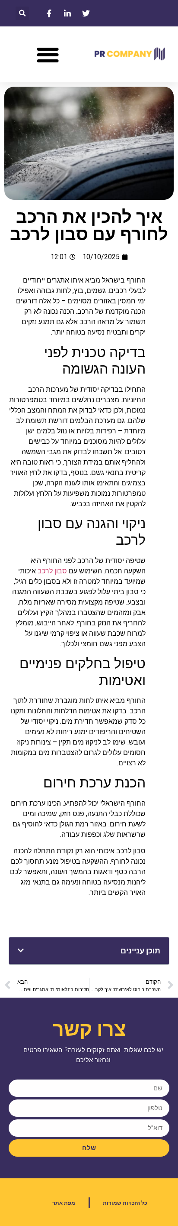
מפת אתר (63, 1203)
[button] (22, 13)
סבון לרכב (52, 571)
